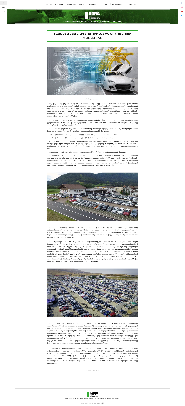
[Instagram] (181, 7)
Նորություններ (96, 4)
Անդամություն (118, 4)
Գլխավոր (49, 4)
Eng (3, 7)
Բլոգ (107, 4)
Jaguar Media (97, 403)
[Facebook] (181, 3)
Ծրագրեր (83, 4)
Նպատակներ (72, 4)
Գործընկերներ (133, 4)
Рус (3, 11)
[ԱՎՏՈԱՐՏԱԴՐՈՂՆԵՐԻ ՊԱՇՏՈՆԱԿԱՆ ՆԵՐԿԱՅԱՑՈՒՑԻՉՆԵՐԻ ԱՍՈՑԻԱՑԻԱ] (92, 16)
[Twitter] (181, 15)
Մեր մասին (59, 4)
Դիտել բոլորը (91, 370)
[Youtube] (181, 11)
